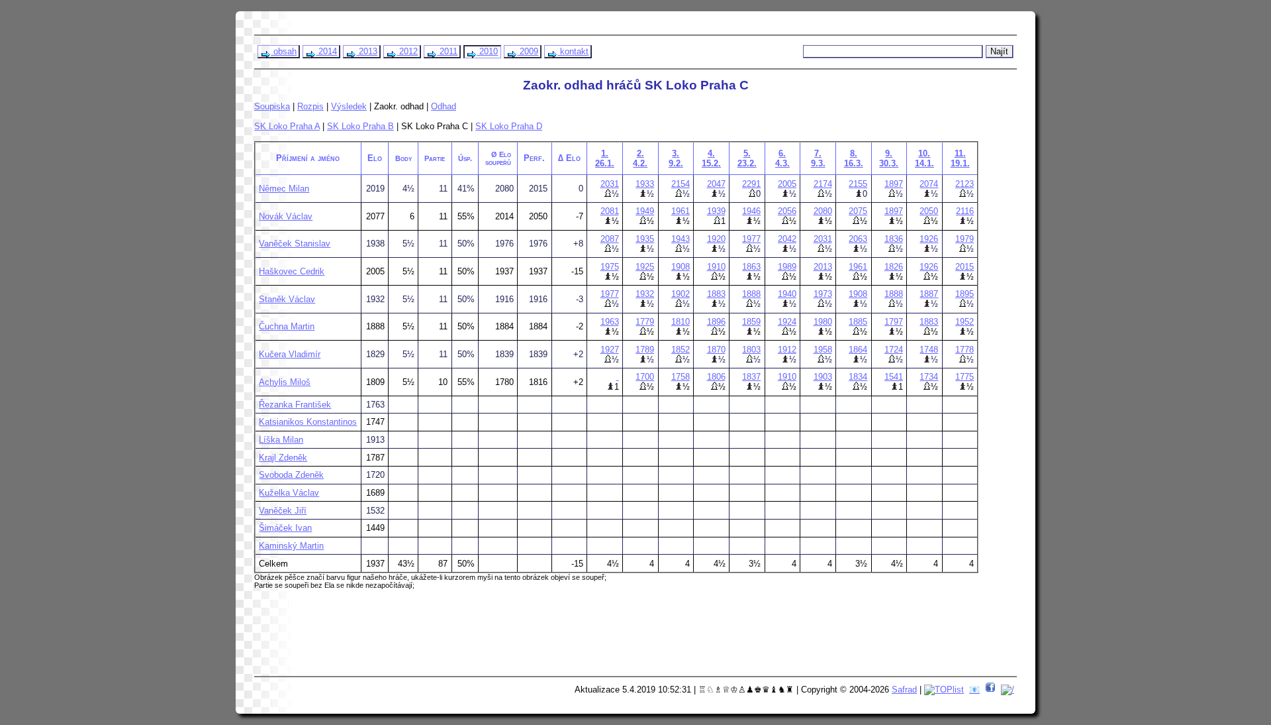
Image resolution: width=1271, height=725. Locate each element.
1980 (823, 322)
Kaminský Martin (291, 546)
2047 (716, 184)
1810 (680, 322)
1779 (645, 322)
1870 (716, 350)
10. (924, 158)
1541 (893, 377)
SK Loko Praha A (287, 126)
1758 (680, 377)
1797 (893, 322)
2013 (366, 51)
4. (711, 158)
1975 (609, 267)
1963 (609, 322)
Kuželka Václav (289, 493)
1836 (893, 239)
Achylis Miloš (284, 382)
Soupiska (272, 106)
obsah (284, 51)
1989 (787, 267)
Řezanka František (295, 405)
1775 (964, 377)
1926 (928, 239)
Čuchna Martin (286, 326)
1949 (645, 211)
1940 (787, 294)
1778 (964, 350)
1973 (823, 294)
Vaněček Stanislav (294, 244)
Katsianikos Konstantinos (308, 422)
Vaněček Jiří (282, 511)
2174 (823, 184)
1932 (645, 294)
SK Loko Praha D (508, 126)
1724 (893, 350)
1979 (964, 239)
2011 (447, 51)
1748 (928, 350)
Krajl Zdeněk (283, 458)
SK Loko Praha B (360, 126)
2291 (751, 184)
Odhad (443, 106)
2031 (609, 184)
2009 (527, 51)
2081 (609, 211)
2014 (326, 51)
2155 (858, 184)
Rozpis (310, 106)
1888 (751, 294)
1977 (751, 239)
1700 (645, 377)
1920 (716, 239)
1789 (645, 350)
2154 (680, 184)
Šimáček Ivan (285, 528)
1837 (751, 377)
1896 (716, 322)
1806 (716, 377)
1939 (716, 211)
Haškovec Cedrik (291, 271)
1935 (645, 239)
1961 (680, 211)
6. (782, 158)
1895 (964, 294)
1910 (716, 267)
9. (888, 158)
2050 (928, 211)
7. (818, 158)
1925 (645, 267)
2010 (487, 51)
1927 (609, 350)
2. (640, 158)
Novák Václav (285, 216)
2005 (787, 184)
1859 (751, 322)
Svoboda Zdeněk (291, 475)
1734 (928, 377)
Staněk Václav (287, 299)
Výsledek (349, 106)
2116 (965, 211)
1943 (680, 239)
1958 (823, 350)
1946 (751, 211)
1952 (964, 322)
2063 (858, 239)
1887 (928, 294)
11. (960, 158)
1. (604, 158)
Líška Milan (281, 440)
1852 (680, 350)
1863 (751, 267)
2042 (787, 239)
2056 (787, 211)
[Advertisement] (510, 637)
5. (747, 158)
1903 (823, 377)
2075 (858, 211)
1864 (858, 350)
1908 (680, 267)
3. (676, 158)
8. (853, 158)
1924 (787, 322)
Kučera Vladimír (289, 354)
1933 (645, 184)
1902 (680, 294)
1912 (787, 350)
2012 (407, 51)
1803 (751, 350)
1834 (858, 377)
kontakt (572, 51)
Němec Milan (284, 189)
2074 (928, 184)
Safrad (904, 690)
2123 (964, 184)
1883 (716, 294)
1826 (893, 267)
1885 (858, 322)
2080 (823, 211)
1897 (893, 184)
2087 (609, 239)
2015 (964, 267)
